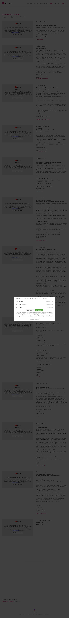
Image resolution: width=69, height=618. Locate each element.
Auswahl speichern (30, 310)
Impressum (32, 319)
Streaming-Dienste (23, 304)
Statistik (20, 307)
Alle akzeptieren (39, 310)
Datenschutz (37, 319)
